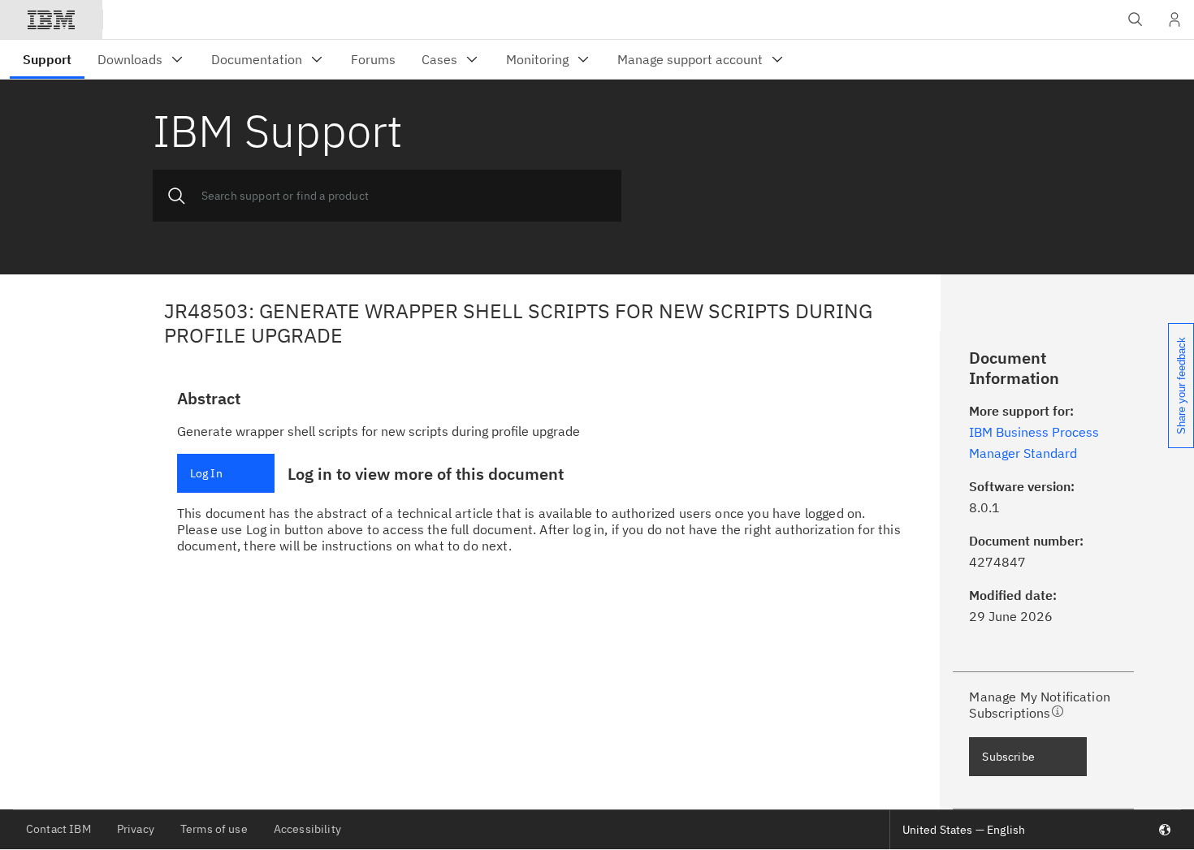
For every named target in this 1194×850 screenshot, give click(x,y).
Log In (206, 473)
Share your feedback (1181, 385)
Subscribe (1008, 756)
